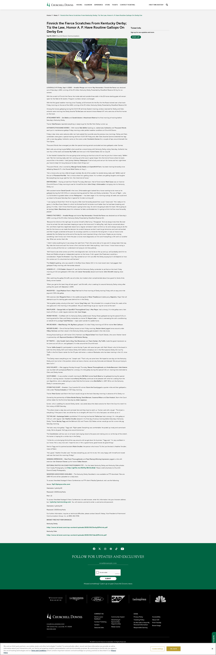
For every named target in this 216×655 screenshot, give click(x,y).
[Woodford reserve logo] (55, 599)
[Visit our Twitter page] (99, 548)
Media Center (115, 627)
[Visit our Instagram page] (105, 548)
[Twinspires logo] (139, 599)
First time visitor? (156, 5)
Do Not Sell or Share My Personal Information (142, 623)
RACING (79, 5)
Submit (108, 579)
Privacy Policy (138, 617)
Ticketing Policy (139, 620)
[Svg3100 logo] (160, 599)
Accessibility (156, 617)
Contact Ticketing (127, 5)
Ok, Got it (173, 649)
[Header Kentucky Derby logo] (60, 5)
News (56, 15)
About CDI (155, 620)
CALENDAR (88, 5)
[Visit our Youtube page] (122, 548)
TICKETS (115, 5)
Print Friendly (156, 622)
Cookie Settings (157, 649)
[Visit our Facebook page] (94, 548)
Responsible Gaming (140, 627)
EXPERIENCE (98, 5)
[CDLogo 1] (64, 616)
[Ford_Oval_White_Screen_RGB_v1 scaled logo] (97, 599)
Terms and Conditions (38, 650)
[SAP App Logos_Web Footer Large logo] (118, 599)
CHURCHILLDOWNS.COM (55, 624)
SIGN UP (136, 37)
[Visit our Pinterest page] (110, 548)
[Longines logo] (76, 599)
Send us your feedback (98, 618)
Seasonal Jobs (99, 627)
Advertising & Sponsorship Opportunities (116, 622)
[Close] (212, 648)
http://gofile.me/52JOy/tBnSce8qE (81, 468)
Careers (96, 625)
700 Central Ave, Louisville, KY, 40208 (59, 626)
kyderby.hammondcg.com (60, 502)
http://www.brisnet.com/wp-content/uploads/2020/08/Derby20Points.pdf (77, 527)
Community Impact (118, 617)
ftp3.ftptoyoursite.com (61, 484)
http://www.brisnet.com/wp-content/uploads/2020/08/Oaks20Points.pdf (77, 535)
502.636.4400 (51, 629)
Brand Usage (156, 625)
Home (49, 15)
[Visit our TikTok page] (116, 548)
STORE (107, 5)
